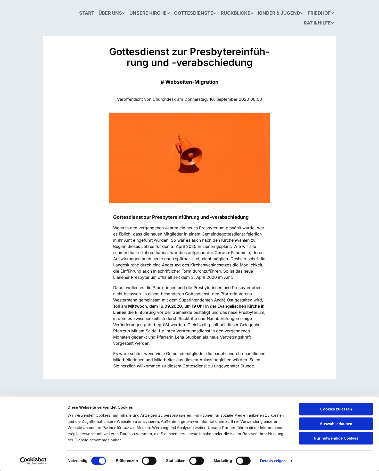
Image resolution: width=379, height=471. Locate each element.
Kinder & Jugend (279, 13)
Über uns (110, 13)
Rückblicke (235, 13)
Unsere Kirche (148, 13)
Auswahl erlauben (336, 424)
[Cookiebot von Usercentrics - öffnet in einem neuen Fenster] (33, 461)
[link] (111, 13)
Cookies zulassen (336, 409)
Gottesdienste (193, 13)
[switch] (149, 461)
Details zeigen (273, 461)
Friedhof (319, 13)
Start (86, 13)
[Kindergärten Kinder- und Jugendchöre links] (302, 13)
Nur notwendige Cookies (336, 438)
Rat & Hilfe (317, 23)
